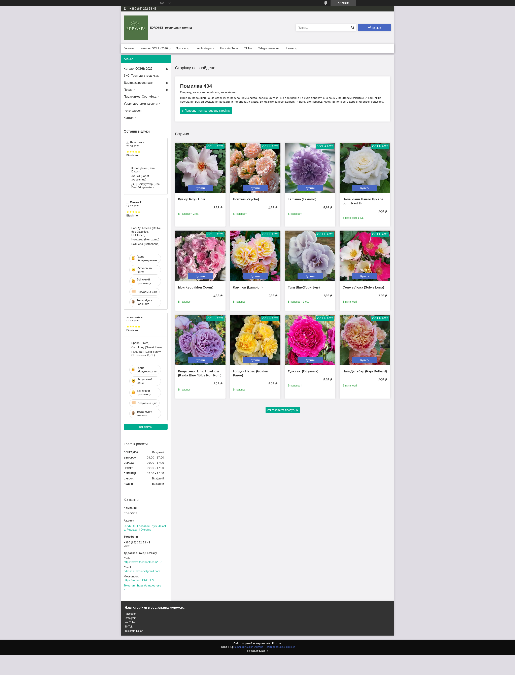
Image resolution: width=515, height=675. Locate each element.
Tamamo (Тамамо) (302, 199)
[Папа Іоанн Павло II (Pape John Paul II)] (365, 168)
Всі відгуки (145, 426)
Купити (200, 188)
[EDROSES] (136, 27)
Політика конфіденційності (280, 647)
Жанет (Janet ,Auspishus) (140, 177)
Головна (129, 48)
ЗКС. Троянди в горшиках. (142, 75)
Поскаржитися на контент (248, 647)
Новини (290, 48)
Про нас (181, 48)
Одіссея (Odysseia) (303, 371)
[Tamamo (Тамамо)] (310, 168)
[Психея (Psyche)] (255, 168)
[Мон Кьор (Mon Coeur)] (200, 256)
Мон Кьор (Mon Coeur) (195, 287)
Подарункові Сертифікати (141, 96)
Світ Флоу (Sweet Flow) (146, 347)
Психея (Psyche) (246, 199)
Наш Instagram (204, 48)
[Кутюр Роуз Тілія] (200, 168)
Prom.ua (276, 643)
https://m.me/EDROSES (139, 580)
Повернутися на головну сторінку (207, 110)
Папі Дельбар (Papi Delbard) (365, 371)
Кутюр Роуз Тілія (191, 199)
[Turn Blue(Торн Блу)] (310, 256)
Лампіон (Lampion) (248, 287)
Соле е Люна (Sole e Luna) (363, 287)
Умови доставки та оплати (142, 103)
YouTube (130, 622)
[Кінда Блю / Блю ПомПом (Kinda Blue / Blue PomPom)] (200, 340)
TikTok (248, 48)
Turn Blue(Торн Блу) (304, 287)
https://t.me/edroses (142, 587)
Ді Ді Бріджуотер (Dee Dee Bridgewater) (145, 185)
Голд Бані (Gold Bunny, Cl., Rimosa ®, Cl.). (146, 353)
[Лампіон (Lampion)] (255, 256)
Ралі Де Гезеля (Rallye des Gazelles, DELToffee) (146, 231)
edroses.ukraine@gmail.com (142, 571)
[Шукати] (352, 27)
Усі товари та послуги (281, 409)
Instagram (130, 617)
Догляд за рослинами (138, 82)
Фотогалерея (132, 110)
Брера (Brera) (140, 342)
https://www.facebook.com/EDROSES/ (148, 562)
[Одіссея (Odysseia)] (310, 340)
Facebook (130, 613)
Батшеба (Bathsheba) (145, 243)
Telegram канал (134, 630)
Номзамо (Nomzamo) (145, 239)
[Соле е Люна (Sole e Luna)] (365, 256)
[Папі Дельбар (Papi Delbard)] (365, 340)
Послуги (129, 89)
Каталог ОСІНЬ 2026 (154, 48)
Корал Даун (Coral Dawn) (143, 169)
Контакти (130, 117)
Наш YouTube (229, 48)
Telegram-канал (268, 48)
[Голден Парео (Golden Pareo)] (255, 340)
